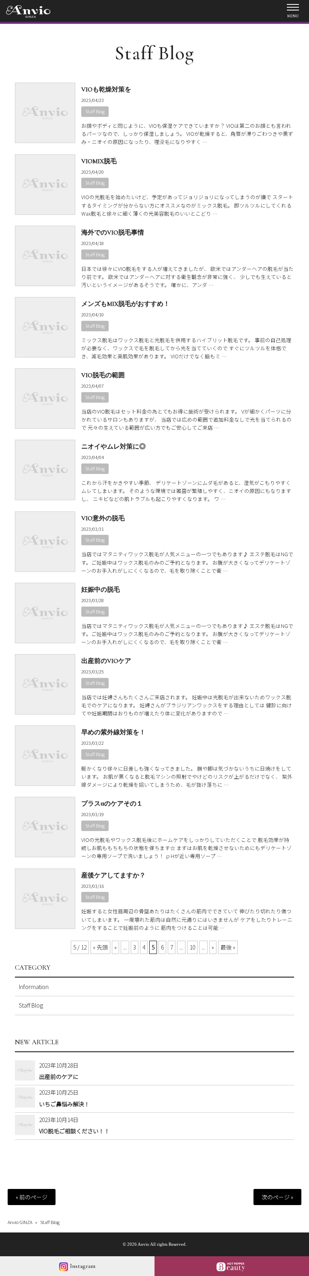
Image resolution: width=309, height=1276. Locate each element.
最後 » (227, 947)
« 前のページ (31, 1197)
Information (34, 987)
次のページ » (277, 1197)
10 (192, 947)
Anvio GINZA (20, 1222)
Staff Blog (95, 111)
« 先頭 (100, 947)
